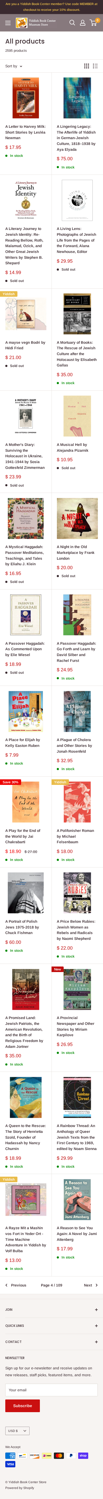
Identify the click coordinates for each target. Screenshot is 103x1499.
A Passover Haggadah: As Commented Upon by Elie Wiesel (25, 649)
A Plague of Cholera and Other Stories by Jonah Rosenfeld (74, 745)
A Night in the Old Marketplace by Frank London (76, 552)
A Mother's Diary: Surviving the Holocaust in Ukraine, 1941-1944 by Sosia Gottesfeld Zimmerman (25, 456)
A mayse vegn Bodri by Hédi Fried (25, 345)
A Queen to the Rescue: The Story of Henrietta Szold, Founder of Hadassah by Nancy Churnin (25, 1137)
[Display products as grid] (86, 66)
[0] (93, 23)
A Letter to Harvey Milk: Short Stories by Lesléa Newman (25, 132)
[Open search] (72, 23)
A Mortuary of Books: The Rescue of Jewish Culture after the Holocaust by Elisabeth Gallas (77, 353)
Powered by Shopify (19, 1488)
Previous (18, 1285)
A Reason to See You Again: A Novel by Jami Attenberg (77, 1233)
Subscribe (22, 1405)
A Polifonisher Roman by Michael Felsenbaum (75, 836)
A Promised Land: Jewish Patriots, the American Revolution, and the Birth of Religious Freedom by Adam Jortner (24, 1032)
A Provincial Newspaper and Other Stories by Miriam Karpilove (75, 1026)
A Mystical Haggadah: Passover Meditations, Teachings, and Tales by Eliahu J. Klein (24, 555)
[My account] (82, 23)
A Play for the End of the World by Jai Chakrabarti (22, 836)
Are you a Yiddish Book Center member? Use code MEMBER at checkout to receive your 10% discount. (51, 7)
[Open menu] (8, 23)
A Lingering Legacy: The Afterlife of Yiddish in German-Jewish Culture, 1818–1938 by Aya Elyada (76, 138)
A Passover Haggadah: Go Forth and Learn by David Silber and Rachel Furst (76, 652)
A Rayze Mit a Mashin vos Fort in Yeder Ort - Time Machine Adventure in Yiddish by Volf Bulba (25, 1239)
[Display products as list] (95, 66)
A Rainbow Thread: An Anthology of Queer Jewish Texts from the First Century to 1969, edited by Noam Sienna (77, 1137)
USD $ (13, 1431)
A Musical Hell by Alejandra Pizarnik (72, 447)
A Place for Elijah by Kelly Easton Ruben (22, 743)
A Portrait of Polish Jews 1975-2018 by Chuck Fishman (22, 927)
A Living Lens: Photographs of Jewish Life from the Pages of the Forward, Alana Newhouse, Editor (76, 240)
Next (88, 1285)
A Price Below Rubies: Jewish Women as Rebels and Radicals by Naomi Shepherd (76, 930)
